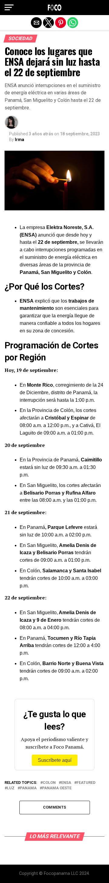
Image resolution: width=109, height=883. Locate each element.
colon (49, 783)
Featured (86, 783)
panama (28, 788)
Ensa (66, 783)
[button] (9, 8)
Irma (19, 139)
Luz (11, 788)
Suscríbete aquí (54, 760)
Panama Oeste (56, 788)
